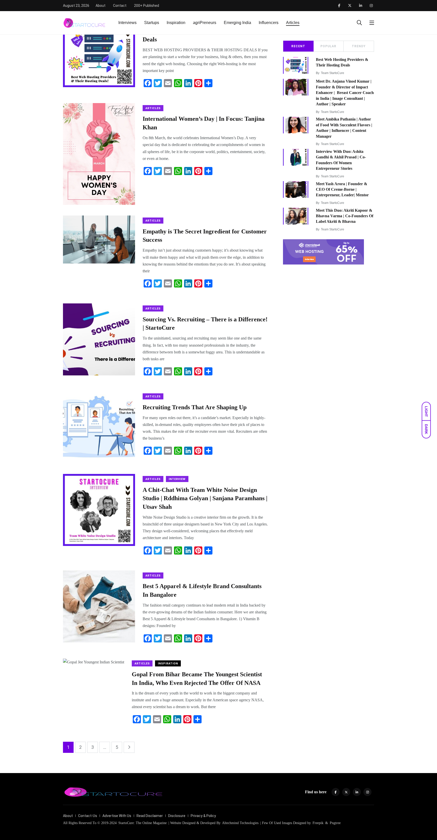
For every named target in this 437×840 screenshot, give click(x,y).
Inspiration (176, 22)
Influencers (268, 22)
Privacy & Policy (203, 816)
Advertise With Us (116, 816)
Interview (177, 479)
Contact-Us (87, 816)
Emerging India (237, 22)
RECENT (298, 46)
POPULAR (328, 46)
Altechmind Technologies (239, 823)
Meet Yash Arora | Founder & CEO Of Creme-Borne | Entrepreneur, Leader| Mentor (342, 189)
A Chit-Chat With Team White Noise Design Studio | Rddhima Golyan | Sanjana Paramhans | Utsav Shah (205, 498)
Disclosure (176, 816)
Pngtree (335, 823)
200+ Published (146, 6)
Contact (119, 6)
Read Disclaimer (150, 816)
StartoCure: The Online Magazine (142, 823)
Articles (292, 22)
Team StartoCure (332, 73)
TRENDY (359, 46)
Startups (151, 22)
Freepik (318, 823)
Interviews (127, 22)
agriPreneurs (204, 22)
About (100, 6)
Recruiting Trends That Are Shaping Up (195, 407)
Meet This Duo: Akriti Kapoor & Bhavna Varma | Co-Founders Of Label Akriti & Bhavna (344, 216)
